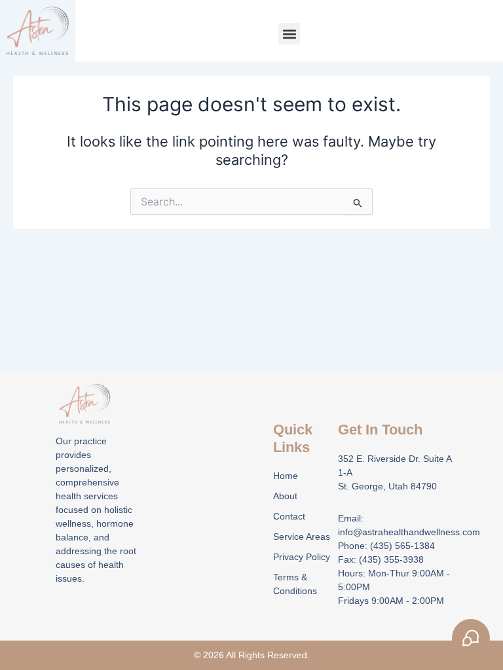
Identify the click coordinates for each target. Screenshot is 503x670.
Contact (289, 516)
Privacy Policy (301, 557)
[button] (289, 33)
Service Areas (301, 536)
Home (285, 475)
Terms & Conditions (295, 584)
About (285, 496)
